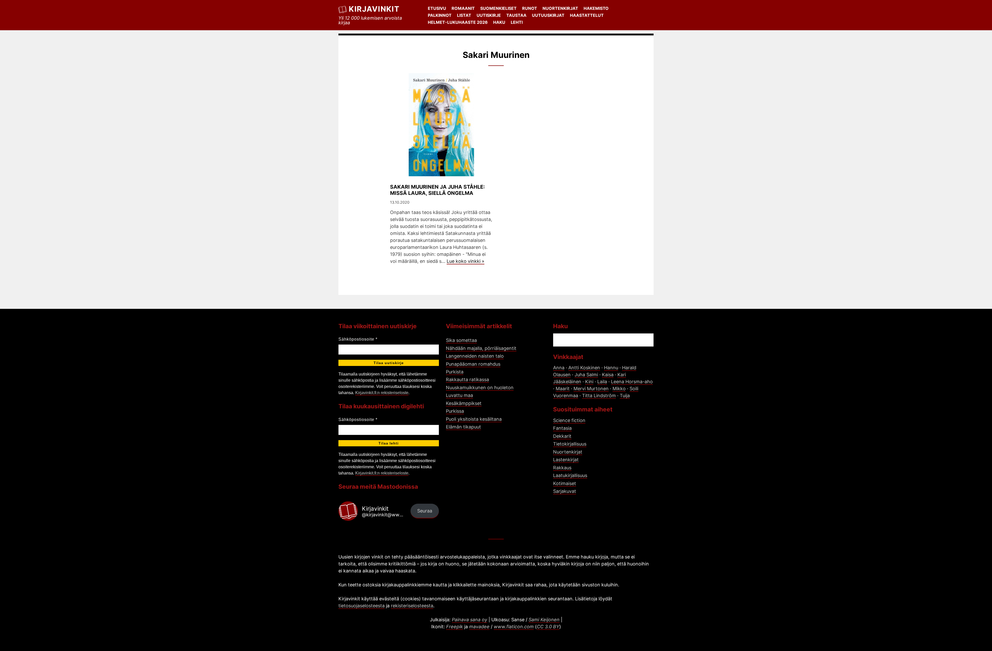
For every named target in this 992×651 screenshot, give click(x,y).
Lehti (517, 22)
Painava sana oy (469, 619)
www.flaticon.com (514, 626)
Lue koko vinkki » (465, 261)
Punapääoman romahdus (473, 364)
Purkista (454, 371)
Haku (499, 22)
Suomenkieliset (498, 8)
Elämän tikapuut (463, 427)
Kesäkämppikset (464, 403)
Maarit (563, 388)
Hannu (611, 367)
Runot (529, 8)
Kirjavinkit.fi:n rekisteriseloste (381, 392)
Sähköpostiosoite (357, 339)
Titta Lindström (599, 395)
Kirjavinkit (374, 8)
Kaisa (608, 374)
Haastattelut (587, 15)
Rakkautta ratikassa (467, 379)
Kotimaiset (564, 483)
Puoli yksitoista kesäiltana (474, 419)
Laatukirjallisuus (570, 475)
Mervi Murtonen (591, 388)
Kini (589, 381)
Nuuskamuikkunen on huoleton (480, 387)
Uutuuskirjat (548, 15)
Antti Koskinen (584, 367)
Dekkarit (562, 436)
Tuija (625, 395)
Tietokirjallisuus (569, 444)
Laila (602, 381)
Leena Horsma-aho (632, 381)
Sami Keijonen (544, 619)
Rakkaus (562, 467)
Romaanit (463, 8)
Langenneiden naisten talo (475, 356)
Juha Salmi (586, 374)
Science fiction (569, 420)
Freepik (454, 626)
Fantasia (562, 428)
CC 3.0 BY (548, 626)
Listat (464, 15)
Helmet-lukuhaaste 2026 (458, 22)
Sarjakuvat (564, 491)
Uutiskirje (489, 15)
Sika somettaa (461, 340)
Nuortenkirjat (560, 8)
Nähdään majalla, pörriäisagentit (481, 348)
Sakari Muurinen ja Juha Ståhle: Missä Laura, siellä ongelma (437, 190)
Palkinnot (440, 15)
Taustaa (516, 15)
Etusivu (437, 8)
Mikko (619, 388)
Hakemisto (596, 8)
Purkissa (455, 411)
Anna (558, 367)
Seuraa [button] (424, 511)
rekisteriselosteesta (412, 605)
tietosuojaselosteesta (361, 605)
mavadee (479, 626)
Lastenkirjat (566, 459)
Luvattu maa (459, 395)
